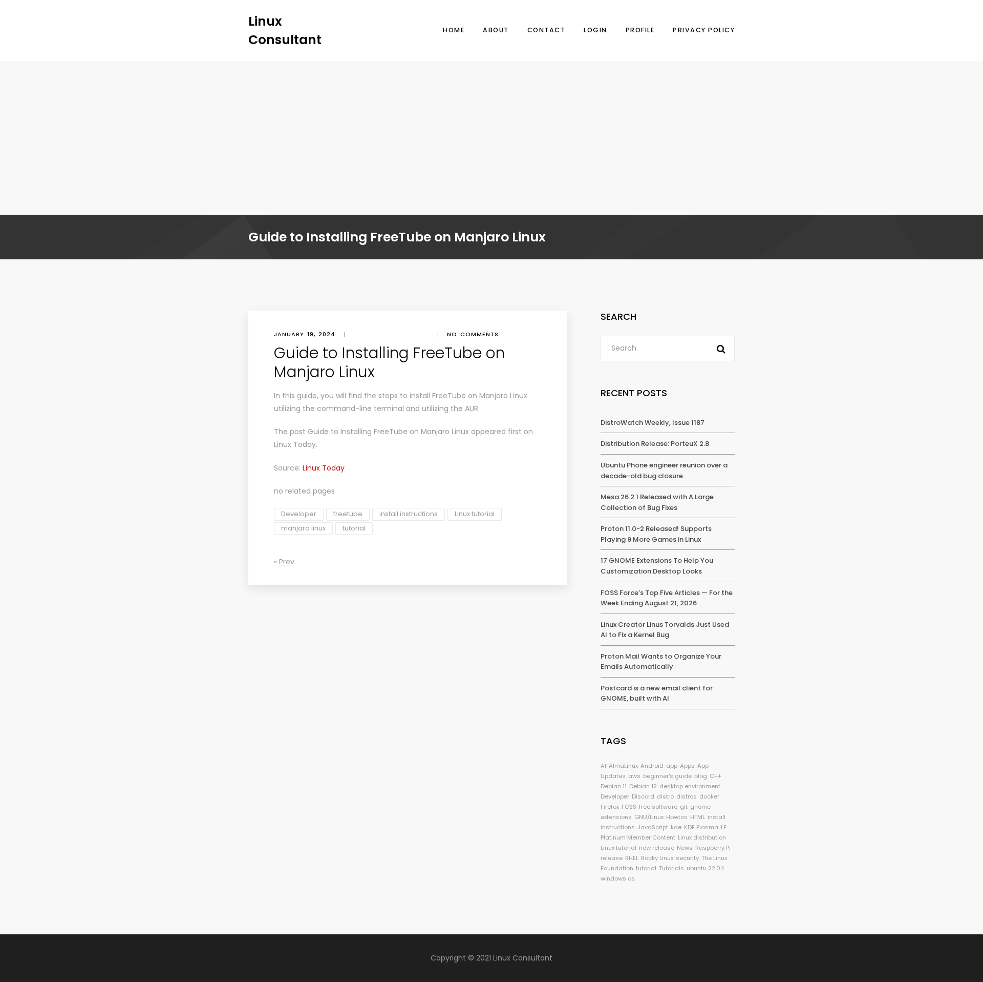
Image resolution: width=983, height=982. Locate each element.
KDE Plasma (701, 827)
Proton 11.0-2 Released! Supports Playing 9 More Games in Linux (656, 534)
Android (652, 766)
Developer (298, 514)
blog (700, 776)
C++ (715, 776)
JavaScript (652, 827)
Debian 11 (614, 786)
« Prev (284, 562)
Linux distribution (702, 837)
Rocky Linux (657, 858)
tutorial (354, 528)
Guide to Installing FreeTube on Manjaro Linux (388, 431)
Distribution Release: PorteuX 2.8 (655, 443)
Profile (640, 30)
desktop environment (689, 786)
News (685, 848)
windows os (618, 878)
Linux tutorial (475, 514)
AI (603, 766)
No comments (473, 334)
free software (658, 807)
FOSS (629, 807)
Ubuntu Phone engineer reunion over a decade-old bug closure (664, 470)
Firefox (610, 807)
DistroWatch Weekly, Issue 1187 (652, 422)
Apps (687, 766)
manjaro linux (303, 528)
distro (665, 796)
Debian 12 (643, 786)
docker (709, 796)
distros (686, 796)
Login (595, 30)
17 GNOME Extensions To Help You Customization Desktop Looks (657, 566)
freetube (347, 514)
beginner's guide (667, 776)
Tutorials (671, 868)
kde (676, 827)
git (684, 807)
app (671, 766)
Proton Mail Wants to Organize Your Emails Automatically (661, 661)
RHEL (631, 858)
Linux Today (295, 444)
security (687, 858)
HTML (697, 817)
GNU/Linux (649, 817)
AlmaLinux (623, 766)
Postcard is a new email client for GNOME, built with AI (657, 693)
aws (634, 776)
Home (453, 30)
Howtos (677, 817)
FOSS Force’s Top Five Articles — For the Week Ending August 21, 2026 (667, 598)
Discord (643, 796)
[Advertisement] (491, 138)
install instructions (408, 514)
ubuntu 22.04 (705, 868)
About (496, 30)
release (612, 858)
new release (656, 848)
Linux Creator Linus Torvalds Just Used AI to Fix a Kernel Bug (665, 630)
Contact (546, 30)
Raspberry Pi (713, 848)
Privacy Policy (704, 30)
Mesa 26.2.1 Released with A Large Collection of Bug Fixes (657, 502)
